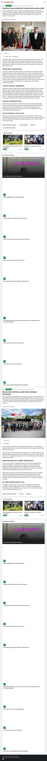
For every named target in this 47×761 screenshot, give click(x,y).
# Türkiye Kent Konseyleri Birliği (9, 127)
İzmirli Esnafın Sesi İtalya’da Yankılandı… (13, 176)
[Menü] (2, 2)
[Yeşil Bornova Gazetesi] (8, 1)
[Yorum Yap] (4, 56)
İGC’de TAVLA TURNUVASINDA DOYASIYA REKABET (15, 385)
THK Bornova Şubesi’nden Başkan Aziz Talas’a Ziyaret (16, 239)
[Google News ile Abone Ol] (6, 53)
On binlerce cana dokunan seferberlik (12, 364)
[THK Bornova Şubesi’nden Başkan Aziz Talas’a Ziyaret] (23, 230)
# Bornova (22, 493)
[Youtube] (3, 759)
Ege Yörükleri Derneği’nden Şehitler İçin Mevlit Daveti (16, 281)
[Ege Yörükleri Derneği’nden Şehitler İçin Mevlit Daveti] (23, 272)
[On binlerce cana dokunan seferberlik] (23, 355)
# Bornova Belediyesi (24, 124)
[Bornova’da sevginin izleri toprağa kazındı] (34, 142)
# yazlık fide (28, 493)
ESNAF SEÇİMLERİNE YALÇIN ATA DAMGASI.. (13, 197)
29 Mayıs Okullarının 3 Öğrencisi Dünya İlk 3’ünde (15, 218)
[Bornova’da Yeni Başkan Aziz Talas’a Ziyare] (23, 251)
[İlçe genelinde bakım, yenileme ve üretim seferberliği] (13, 142)
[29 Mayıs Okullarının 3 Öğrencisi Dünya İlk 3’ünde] (23, 209)
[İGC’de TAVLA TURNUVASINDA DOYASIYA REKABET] (23, 376)
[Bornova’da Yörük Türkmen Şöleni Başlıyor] (23, 334)
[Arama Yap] (45, 2)
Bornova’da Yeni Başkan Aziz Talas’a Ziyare (13, 260)
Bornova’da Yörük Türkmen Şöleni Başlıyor (13, 343)
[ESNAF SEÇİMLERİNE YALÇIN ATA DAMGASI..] (23, 188)
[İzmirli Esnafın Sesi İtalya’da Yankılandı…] (23, 167)
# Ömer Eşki (32, 124)
